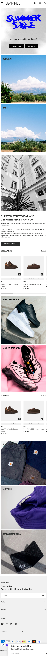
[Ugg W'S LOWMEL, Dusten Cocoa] (11, 266)
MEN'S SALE (31, 46)
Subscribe (41, 653)
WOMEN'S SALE (16, 46)
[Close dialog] (45, 646)
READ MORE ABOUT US (10, 243)
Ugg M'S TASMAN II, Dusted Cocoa (32, 285)
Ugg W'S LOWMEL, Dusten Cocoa (9, 285)
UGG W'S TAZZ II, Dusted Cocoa (34, 429)
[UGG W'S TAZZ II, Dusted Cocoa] (34, 411)
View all (43, 251)
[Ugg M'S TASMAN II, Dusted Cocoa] (34, 266)
